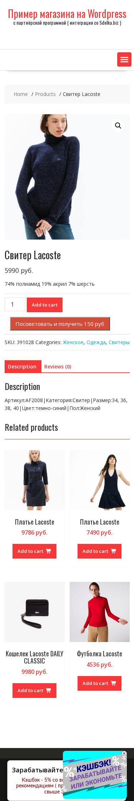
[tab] (22, 366)
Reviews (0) (57, 366)
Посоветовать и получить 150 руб (59, 323)
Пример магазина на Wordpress (67, 13)
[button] (124, 59)
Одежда (96, 342)
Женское (73, 342)
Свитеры (119, 342)
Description (22, 366)
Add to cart (45, 304)
